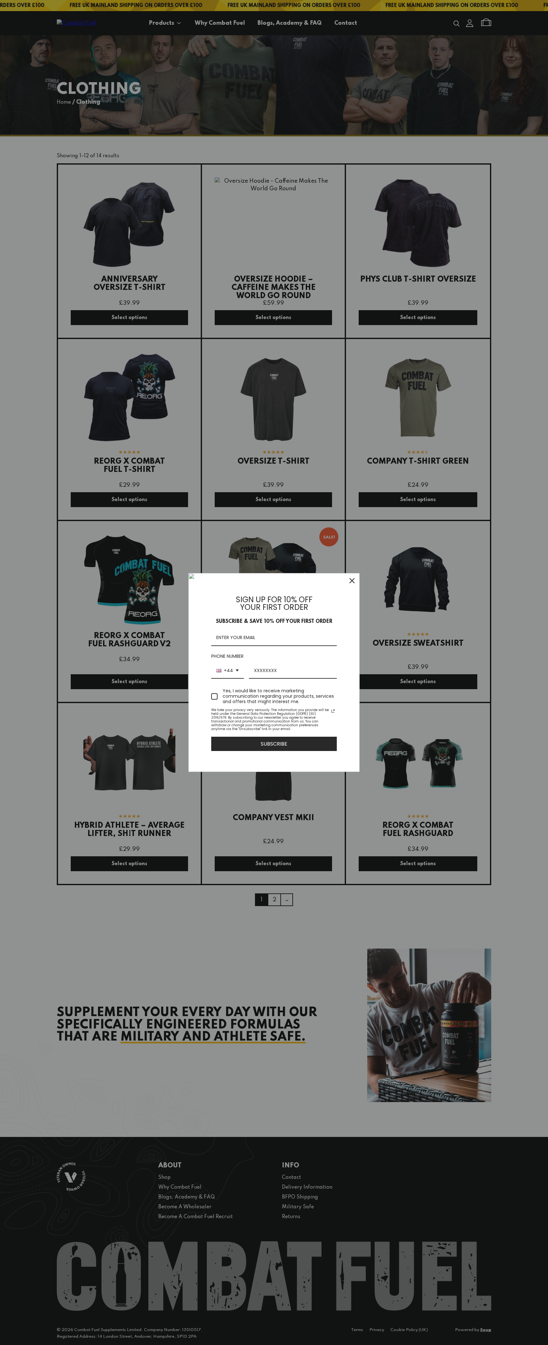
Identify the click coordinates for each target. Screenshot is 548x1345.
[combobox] (227, 671)
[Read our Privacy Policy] (333, 711)
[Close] (352, 580)
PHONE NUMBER (227, 656)
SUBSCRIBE (274, 744)
